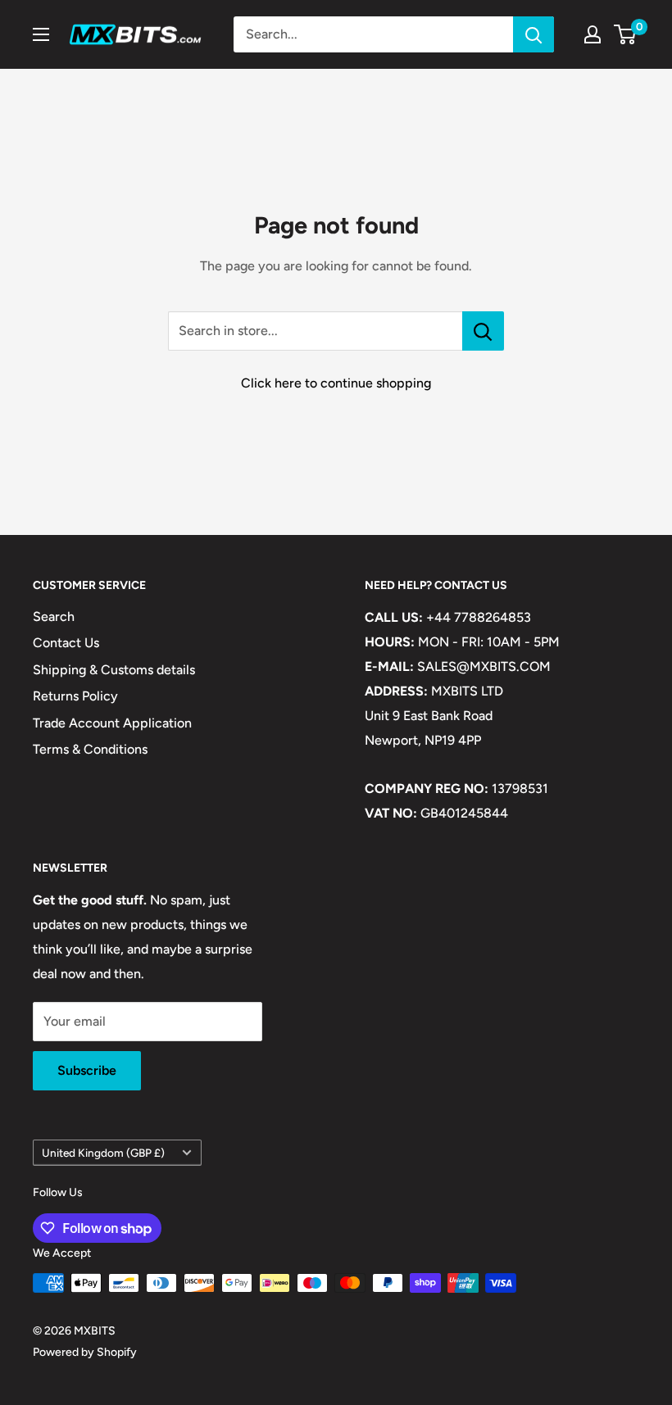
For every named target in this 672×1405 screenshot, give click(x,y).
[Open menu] (41, 34)
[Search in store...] (483, 331)
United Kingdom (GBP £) (103, 1152)
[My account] (592, 34)
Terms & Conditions (90, 749)
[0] (625, 34)
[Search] (533, 34)
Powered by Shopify (85, 1352)
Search (54, 616)
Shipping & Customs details (114, 670)
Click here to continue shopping (336, 383)
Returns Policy (75, 696)
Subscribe (86, 1070)
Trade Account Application (112, 723)
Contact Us (66, 642)
